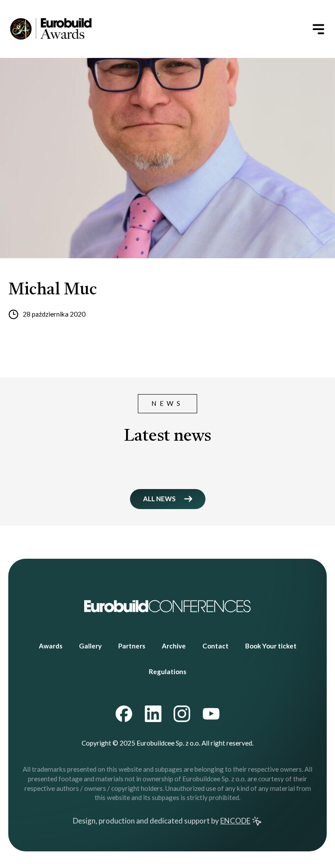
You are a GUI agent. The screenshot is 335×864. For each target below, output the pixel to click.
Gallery (90, 646)
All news (159, 499)
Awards (50, 646)
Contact (215, 646)
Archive (174, 646)
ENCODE (235, 820)
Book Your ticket (271, 646)
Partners (131, 646)
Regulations (167, 671)
